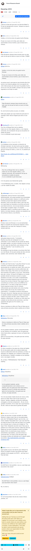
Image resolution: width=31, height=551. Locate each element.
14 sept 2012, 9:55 (19, 97)
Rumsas (4, 22)
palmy (4, 447)
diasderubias (6, 462)
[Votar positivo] (21, 32)
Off (2, 12)
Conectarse (12, 538)
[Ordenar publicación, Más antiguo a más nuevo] (3, 16)
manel (4, 369)
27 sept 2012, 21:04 (17, 261)
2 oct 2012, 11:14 (14, 369)
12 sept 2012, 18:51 (16, 22)
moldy (4, 474)
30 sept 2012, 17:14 (14, 315)
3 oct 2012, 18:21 (14, 447)
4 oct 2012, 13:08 (17, 494)
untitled (4, 142)
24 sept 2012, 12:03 (16, 236)
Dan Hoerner (5, 52)
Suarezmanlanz (6, 97)
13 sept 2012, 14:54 (16, 64)
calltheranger (6, 193)
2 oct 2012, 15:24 (13, 413)
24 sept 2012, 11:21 (17, 220)
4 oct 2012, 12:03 (18, 462)
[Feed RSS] (19, 12)
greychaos (5, 494)
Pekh (4, 35)
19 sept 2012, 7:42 (18, 163)
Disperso (5, 346)
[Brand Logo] (3, 3)
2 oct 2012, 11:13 (15, 346)
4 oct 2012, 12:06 (15, 474)
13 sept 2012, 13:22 (14, 35)
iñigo (4, 315)
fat (3, 413)
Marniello (5, 220)
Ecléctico (5, 261)
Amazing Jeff (6, 125)
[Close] (28, 511)
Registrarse (5, 538)
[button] (2, 549)
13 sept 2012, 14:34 (18, 52)
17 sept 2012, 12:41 (18, 125)
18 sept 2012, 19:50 (16, 142)
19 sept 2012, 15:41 (18, 193)
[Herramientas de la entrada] (29, 32)
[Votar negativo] (26, 32)
